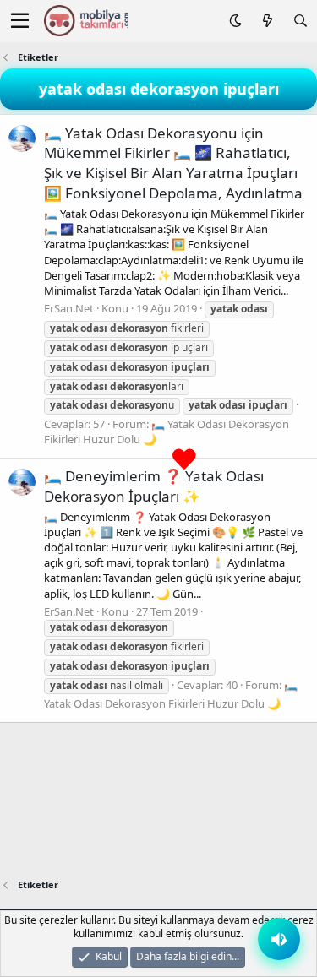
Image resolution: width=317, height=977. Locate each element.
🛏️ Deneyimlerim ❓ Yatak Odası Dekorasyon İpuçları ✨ (154, 486)
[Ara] (300, 20)
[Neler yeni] (266, 20)
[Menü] (20, 21)
